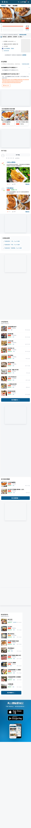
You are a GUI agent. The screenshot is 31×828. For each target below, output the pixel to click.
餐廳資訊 (3, 5)
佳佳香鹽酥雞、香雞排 (9, 48)
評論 (9, 5)
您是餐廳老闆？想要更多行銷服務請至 (15, 55)
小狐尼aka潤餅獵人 (11, 162)
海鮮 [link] (11, 329)
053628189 (6, 50)
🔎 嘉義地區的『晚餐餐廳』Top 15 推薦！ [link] (13, 248)
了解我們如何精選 (22, 34)
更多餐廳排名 (14, 400)
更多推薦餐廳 (14, 498)
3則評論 (27, 29)
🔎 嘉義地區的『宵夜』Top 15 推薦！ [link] (12, 244)
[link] (9, 329)
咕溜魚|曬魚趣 (10, 188)
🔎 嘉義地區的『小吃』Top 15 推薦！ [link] (12, 241)
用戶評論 (3, 150)
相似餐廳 (15, 5)
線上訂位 (7, 85)
